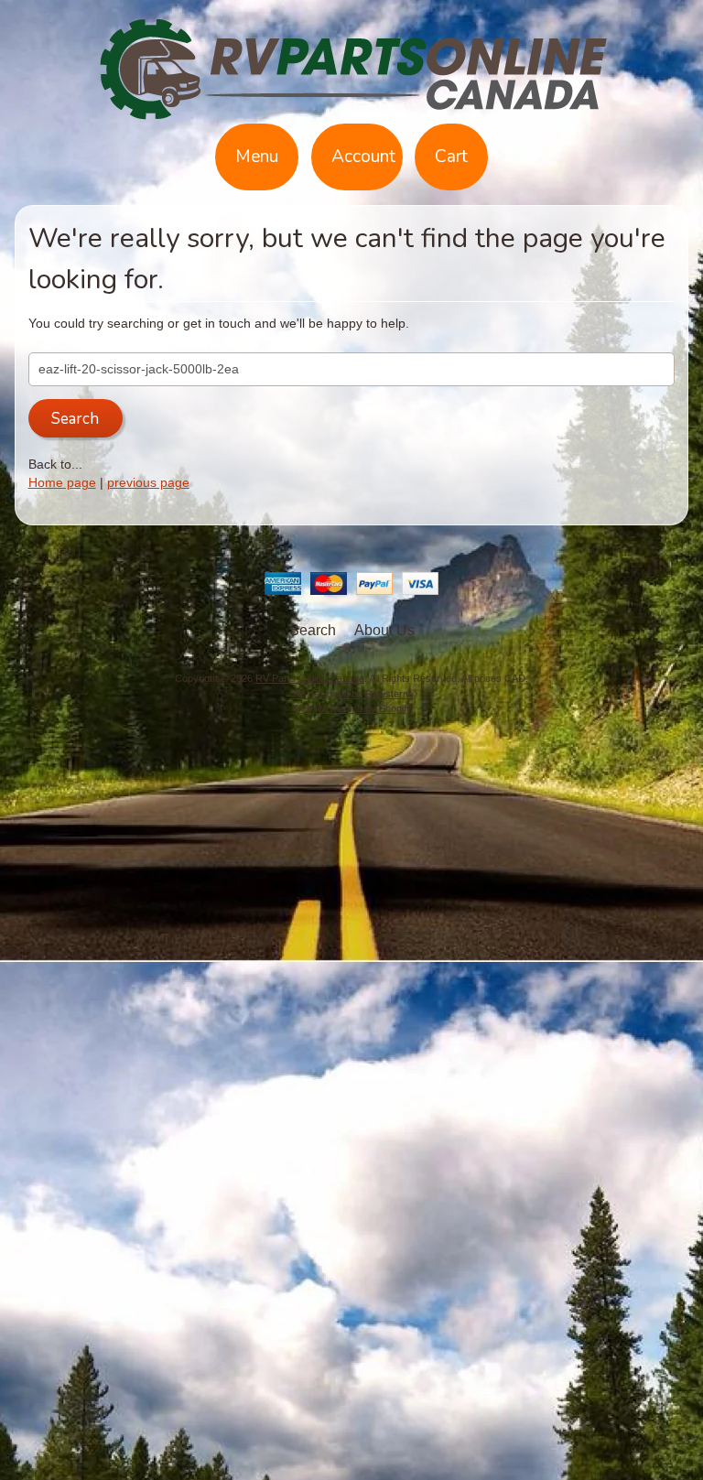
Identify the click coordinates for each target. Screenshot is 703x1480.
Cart (451, 156)
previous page (148, 483)
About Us (384, 630)
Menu (256, 156)
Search (312, 630)
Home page (62, 483)
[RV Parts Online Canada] (352, 113)
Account (363, 156)
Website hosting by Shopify (352, 708)
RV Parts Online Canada (309, 678)
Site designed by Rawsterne (351, 693)
